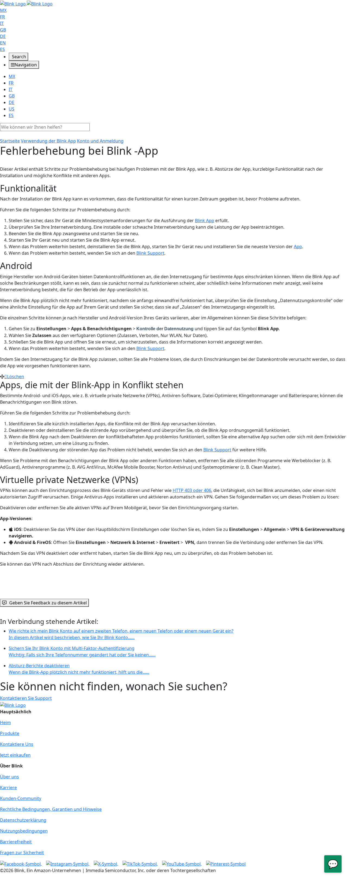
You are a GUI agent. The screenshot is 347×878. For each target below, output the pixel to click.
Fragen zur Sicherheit (22, 853)
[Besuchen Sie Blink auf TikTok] (140, 863)
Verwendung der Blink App (48, 141)
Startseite (10, 141)
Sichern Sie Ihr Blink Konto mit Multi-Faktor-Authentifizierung (82, 651)
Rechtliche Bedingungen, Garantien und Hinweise (51, 809)
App (298, 247)
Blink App (204, 220)
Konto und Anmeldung (100, 141)
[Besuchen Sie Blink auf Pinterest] (226, 863)
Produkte (9, 733)
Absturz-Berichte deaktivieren (79, 669)
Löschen (15, 377)
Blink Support (150, 253)
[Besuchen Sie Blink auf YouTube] (182, 863)
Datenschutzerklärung (23, 820)
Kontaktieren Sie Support (26, 698)
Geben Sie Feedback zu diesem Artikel (48, 603)
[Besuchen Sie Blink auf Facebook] (21, 863)
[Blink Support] (26, 3)
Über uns (9, 777)
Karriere (8, 787)
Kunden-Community (20, 798)
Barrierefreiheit (16, 842)
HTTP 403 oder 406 (192, 490)
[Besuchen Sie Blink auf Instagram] (67, 863)
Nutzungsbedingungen (24, 831)
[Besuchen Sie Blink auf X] (106, 863)
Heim (5, 722)
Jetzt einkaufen (15, 755)
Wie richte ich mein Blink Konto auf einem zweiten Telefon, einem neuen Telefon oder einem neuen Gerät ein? (121, 634)
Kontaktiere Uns (16, 744)
